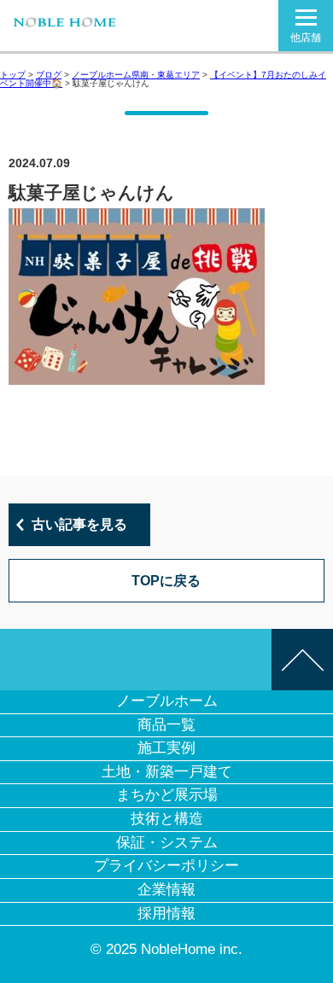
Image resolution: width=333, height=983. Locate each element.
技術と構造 (167, 819)
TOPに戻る (166, 580)
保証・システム (167, 843)
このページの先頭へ (302, 659)
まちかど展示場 (167, 795)
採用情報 (166, 913)
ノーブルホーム (167, 701)
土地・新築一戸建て (167, 772)
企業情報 (166, 889)
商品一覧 (166, 725)
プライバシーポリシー (166, 866)
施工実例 (166, 748)
